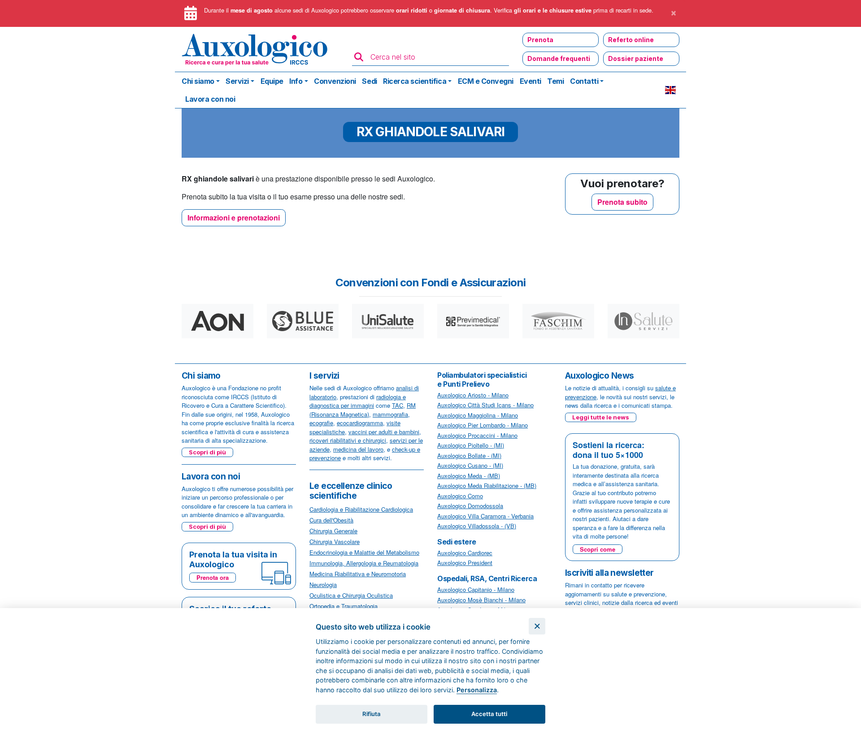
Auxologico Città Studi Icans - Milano (485, 405)
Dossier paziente (635, 58)
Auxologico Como (460, 496)
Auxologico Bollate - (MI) (469, 455)
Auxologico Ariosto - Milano (473, 395)
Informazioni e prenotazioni (233, 217)
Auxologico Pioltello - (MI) (470, 445)
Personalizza (477, 690)
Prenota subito (622, 202)
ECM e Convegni (485, 81)
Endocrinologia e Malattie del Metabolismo (364, 552)
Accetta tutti (489, 713)
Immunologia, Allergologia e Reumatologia (363, 563)
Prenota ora (212, 577)
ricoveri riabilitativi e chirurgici (347, 440)
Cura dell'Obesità (331, 520)
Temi (555, 81)
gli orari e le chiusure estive (552, 10)
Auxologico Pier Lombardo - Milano (482, 425)
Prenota (540, 39)
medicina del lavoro (358, 449)
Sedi (369, 81)
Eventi (530, 81)
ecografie (321, 423)
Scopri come (597, 549)
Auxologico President (464, 562)
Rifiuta (371, 713)
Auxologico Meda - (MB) (468, 475)
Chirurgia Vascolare (334, 541)
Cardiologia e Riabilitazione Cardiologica (361, 509)
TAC (397, 405)
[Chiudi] (537, 626)
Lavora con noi (210, 99)
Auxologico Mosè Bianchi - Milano (481, 600)
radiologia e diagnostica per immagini (357, 401)
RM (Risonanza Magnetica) (362, 410)
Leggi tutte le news (600, 417)
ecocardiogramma (360, 423)
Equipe (272, 81)
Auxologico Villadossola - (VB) (476, 526)
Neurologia (323, 584)
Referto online (631, 39)
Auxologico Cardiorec (464, 552)
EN (670, 90)
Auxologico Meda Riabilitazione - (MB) (486, 485)
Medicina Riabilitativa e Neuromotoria (357, 574)
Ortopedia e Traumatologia (343, 606)
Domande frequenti (558, 58)
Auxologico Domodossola (470, 505)
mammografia (390, 414)
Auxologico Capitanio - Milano (475, 589)
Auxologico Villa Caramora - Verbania (485, 516)
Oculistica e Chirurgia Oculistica (351, 595)
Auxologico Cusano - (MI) (470, 465)
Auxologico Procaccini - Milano (477, 435)
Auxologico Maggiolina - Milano (477, 415)
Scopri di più (207, 452)
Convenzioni (335, 81)
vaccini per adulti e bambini (383, 431)
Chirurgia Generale (333, 531)
